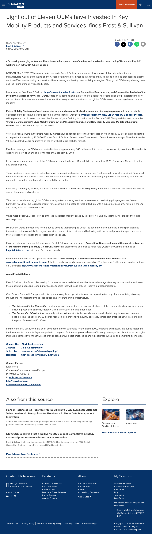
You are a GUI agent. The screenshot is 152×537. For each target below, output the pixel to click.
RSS (77, 523)
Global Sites (84, 496)
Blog (116, 492)
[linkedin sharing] (130, 44)
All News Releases (122, 483)
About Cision (84, 486)
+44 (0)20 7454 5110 (19, 483)
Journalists (119, 495)
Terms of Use (12, 523)
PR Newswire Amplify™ (124, 486)
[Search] (148, 4)
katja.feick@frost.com (17, 250)
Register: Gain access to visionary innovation (32, 355)
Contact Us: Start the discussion (24, 344)
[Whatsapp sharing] (136, 44)
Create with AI (48, 489)
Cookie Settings (89, 523)
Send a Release (127, 4)
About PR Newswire (87, 483)
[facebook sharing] (117, 44)
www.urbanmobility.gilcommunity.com (26, 262)
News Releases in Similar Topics (117, 432)
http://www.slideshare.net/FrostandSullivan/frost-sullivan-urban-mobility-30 (62, 265)
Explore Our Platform (51, 483)
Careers (82, 489)
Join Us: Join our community (24, 347)
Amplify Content (49, 498)
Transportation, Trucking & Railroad (111, 425)
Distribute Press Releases (54, 492)
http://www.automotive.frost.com (61, 92)
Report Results (49, 495)
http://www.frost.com (17, 381)
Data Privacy (120, 498)
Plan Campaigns (49, 486)
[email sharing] (143, 44)
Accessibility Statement (88, 492)
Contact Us (11, 492)
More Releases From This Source (22, 454)
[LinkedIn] (7, 496)
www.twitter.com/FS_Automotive (23, 384)
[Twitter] (15, 496)
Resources (119, 489)
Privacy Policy (28, 523)
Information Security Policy (49, 523)
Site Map (68, 523)
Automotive (131, 423)
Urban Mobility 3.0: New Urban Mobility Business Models (111, 114)
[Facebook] (11, 496)
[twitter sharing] (123, 45)
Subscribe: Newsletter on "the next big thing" (32, 351)
